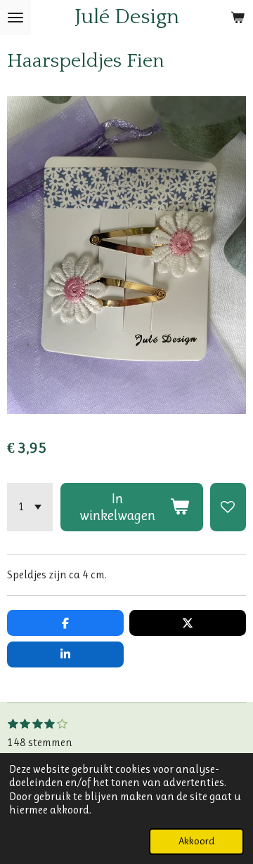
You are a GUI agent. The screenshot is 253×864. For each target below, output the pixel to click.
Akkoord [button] (196, 841)
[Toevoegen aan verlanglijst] (228, 507)
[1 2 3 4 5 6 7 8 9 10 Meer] (30, 507)
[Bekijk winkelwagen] (237, 17)
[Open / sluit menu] (15, 17)
